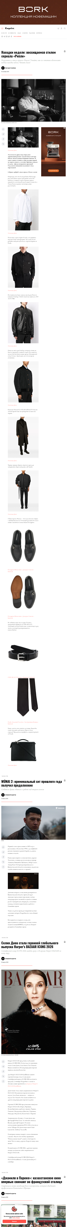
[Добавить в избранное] (65, 51)
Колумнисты (12, 33)
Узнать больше (16, 1218)
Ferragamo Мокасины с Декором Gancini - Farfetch (21, 570)
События (25, 33)
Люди (19, 33)
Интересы (39, 33)
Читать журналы (17, 36)
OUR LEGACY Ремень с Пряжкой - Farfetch (21, 677)
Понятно (14, 1221)
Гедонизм (32, 33)
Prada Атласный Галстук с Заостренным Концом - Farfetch (23, 723)
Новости (4, 33)
